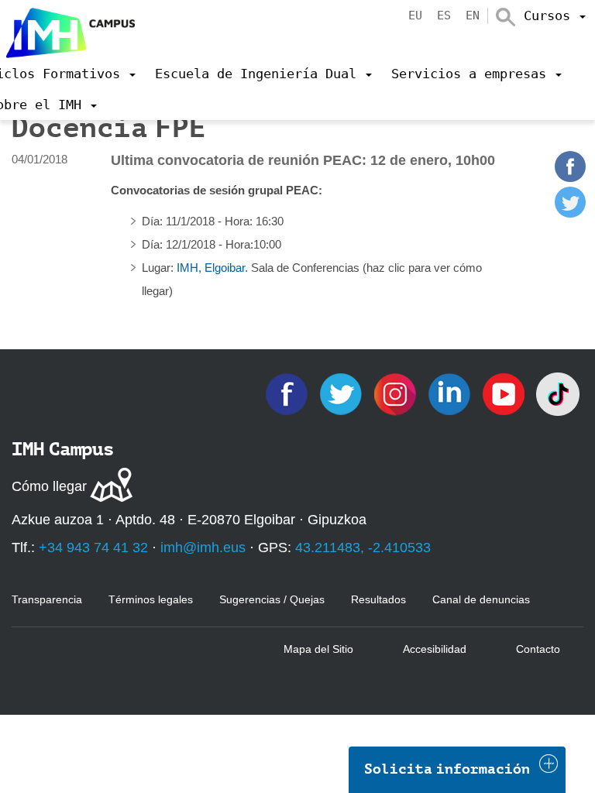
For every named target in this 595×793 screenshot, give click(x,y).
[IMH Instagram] (397, 393)
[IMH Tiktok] (557, 393)
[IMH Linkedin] (451, 393)
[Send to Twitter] (570, 213)
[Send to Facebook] (570, 177)
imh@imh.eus (203, 547)
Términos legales (150, 599)
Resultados (378, 599)
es (444, 15)
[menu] (555, 15)
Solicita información (447, 769)
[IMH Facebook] (288, 393)
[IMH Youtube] (505, 393)
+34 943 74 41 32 (93, 547)
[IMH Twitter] (342, 393)
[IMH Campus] (67, 29)
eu (415, 15)
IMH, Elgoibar (211, 267)
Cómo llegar (49, 486)
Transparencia (47, 599)
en (473, 15)
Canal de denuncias (481, 599)
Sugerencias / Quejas (272, 599)
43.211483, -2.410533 (363, 547)
